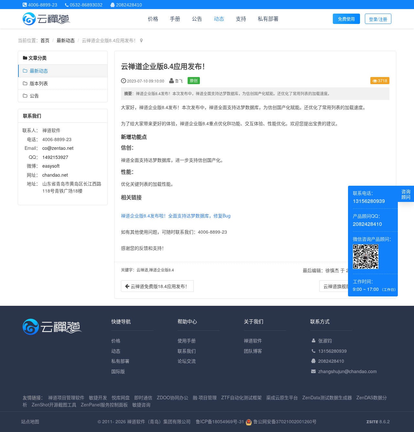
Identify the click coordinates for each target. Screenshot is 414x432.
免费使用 (346, 19)
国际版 (118, 371)
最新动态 (66, 40)
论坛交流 (187, 361)
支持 (241, 18)
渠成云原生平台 (282, 397)
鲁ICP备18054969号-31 (220, 421)
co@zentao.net (57, 148)
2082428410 (331, 361)
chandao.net (55, 175)
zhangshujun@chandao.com (347, 371)
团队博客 (253, 351)
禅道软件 (253, 340)
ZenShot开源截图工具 (54, 404)
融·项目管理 (205, 397)
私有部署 (268, 18)
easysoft (51, 165)
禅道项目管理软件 (66, 397)
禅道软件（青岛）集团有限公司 (159, 421)
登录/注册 (378, 19)
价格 (153, 18)
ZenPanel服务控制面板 (104, 404)
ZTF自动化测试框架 (241, 397)
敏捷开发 (98, 397)
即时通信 (143, 397)
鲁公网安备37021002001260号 (284, 421)
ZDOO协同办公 (172, 397)
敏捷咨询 (141, 404)
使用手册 (187, 340)
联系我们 (187, 351)
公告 (197, 18)
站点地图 (30, 421)
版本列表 (37, 83)
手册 (175, 18)
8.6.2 (378, 421)
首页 (44, 40)
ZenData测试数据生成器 (327, 397)
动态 (219, 18)
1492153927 (55, 157)
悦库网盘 (121, 397)
